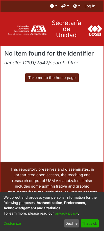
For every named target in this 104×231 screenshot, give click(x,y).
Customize (12, 223)
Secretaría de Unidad (66, 29)
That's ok (89, 223)
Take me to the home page (52, 77)
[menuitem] (54, 6)
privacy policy (66, 213)
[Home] (27, 30)
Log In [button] (90, 6)
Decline (71, 223)
